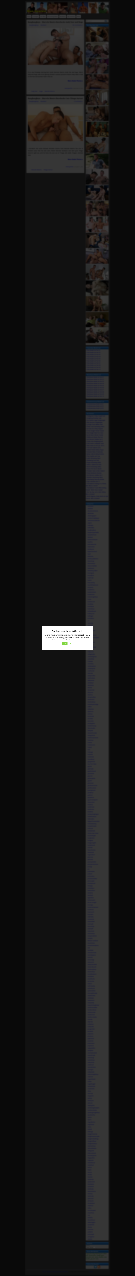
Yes (65, 643)
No (70, 643)
